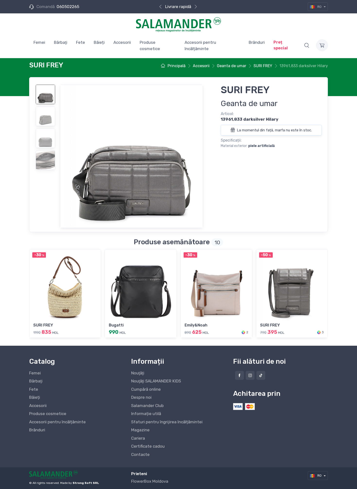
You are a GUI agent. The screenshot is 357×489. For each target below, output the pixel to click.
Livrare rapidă (178, 6)
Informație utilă (146, 413)
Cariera (138, 438)
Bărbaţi (35, 381)
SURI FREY (43, 325)
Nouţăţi (137, 373)
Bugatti (116, 325)
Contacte (140, 454)
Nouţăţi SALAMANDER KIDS (156, 381)
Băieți (34, 397)
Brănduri (37, 429)
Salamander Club (147, 405)
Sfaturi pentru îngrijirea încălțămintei (167, 421)
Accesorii (38, 405)
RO (319, 7)
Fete (33, 389)
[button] (306, 45)
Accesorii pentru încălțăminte (57, 421)
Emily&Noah (196, 325)
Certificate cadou (148, 446)
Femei (35, 373)
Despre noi (141, 397)
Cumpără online (146, 389)
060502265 (68, 6)
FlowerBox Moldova (149, 481)
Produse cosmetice (47, 413)
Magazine (140, 429)
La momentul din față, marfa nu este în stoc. (274, 130)
